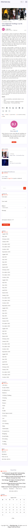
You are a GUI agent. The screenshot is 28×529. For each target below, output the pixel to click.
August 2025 (5, 254)
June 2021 (4, 359)
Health (4, 410)
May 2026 (4, 236)
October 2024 (5, 277)
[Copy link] (9, 111)
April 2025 (4, 264)
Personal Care (5, 431)
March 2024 (5, 292)
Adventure (4, 385)
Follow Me (14, 142)
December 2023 (6, 298)
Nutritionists (5, 428)
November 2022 (6, 326)
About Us (4, 451)
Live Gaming (5, 423)
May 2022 (4, 333)
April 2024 (4, 290)
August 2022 (5, 328)
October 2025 (5, 249)
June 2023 (4, 313)
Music (3, 426)
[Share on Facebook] (7, 108)
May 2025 (4, 262)
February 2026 (5, 239)
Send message (6, 224)
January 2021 (5, 369)
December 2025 (6, 244)
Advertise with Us (6, 459)
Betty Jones (9, 29)
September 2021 (6, 351)
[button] (22, 2)
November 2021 (6, 346)
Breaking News (6, 390)
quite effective (12, 114)
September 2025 (6, 251)
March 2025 (5, 267)
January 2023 (5, 321)
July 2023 (4, 310)
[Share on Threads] (6, 111)
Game (3, 405)
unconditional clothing (21, 114)
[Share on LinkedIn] (13, 108)
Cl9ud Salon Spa (5, 2)
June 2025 (4, 259)
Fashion (7, 114)
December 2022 (6, 323)
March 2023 (5, 318)
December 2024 (6, 272)
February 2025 (5, 269)
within (4, 116)
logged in (10, 178)
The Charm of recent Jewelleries (15, 163)
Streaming (4, 438)
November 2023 (6, 300)
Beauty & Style (5, 387)
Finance (4, 403)
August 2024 (5, 280)
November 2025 (6, 246)
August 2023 (5, 308)
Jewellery (4, 415)
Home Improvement (7, 413)
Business (4, 392)
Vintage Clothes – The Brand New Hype (12, 102)
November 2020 (6, 374)
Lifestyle (4, 421)
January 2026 (5, 241)
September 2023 (6, 305)
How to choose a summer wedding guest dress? (14, 101)
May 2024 (4, 287)
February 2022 (5, 338)
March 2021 (5, 364)
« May (12, 518)
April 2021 (4, 361)
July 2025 (4, 257)
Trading (4, 441)
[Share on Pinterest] (19, 108)
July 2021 (4, 356)
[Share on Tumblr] (3, 111)
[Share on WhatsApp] (16, 108)
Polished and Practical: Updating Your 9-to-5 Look (13, 486)
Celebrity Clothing (6, 395)
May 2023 (4, 315)
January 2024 (5, 295)
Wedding (4, 444)
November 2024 (6, 275)
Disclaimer (4, 454)
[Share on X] (10, 108)
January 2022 (5, 341)
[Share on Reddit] (22, 108)
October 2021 (5, 349)
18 (6, 509)
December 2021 (6, 344)
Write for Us (5, 456)
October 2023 (5, 303)
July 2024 (4, 282)
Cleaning (4, 397)
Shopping (4, 433)
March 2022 (5, 336)
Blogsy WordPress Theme (14, 527)
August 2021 (5, 354)
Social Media (5, 436)
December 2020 (6, 372)
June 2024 (4, 285)
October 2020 (5, 377)
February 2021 (5, 367)
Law (3, 418)
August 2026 (5, 234)
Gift (3, 408)
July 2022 (4, 331)
